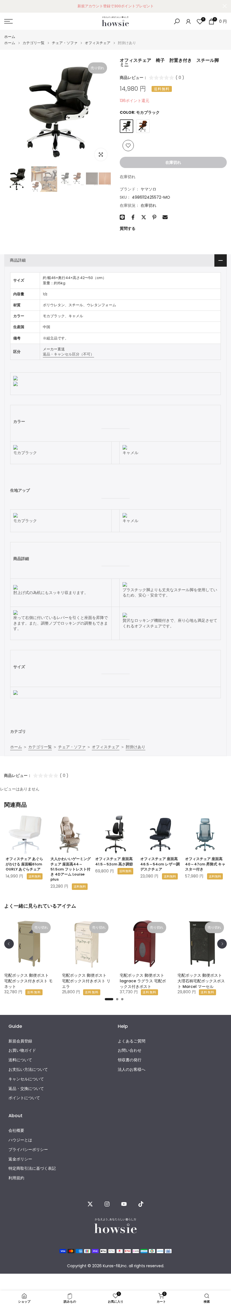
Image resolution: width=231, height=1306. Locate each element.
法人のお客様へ (131, 1069)
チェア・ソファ (64, 43)
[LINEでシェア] (122, 217)
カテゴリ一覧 (34, 43)
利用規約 (16, 1178)
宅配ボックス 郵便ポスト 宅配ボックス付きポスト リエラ (86, 980)
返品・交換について (26, 1088)
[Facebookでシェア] (133, 217)
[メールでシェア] (165, 217)
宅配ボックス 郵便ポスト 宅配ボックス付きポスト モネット (28, 980)
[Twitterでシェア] (143, 217)
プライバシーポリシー (28, 1149)
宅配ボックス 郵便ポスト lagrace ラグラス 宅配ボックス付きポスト (143, 980)
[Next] (222, 944)
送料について (20, 1060)
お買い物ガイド (22, 1050)
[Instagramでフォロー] (107, 1204)
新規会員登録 (20, 1041)
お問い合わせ (129, 1050)
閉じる (6, 6)
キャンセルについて (26, 1079)
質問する (128, 228)
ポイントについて (24, 1098)
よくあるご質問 (131, 1041)
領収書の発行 (129, 1060)
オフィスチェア (97, 43)
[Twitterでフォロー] (90, 1204)
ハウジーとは (20, 1140)
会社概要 (16, 1130)
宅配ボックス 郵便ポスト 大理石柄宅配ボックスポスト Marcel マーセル (201, 980)
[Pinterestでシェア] (154, 217)
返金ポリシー (20, 1159)
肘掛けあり (135, 747)
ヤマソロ (148, 189)
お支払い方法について (28, 1069)
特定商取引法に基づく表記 (32, 1168)
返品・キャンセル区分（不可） (68, 354)
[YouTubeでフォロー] (124, 1204)
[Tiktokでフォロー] (140, 1204)
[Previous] (9, 944)
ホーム (9, 36)
